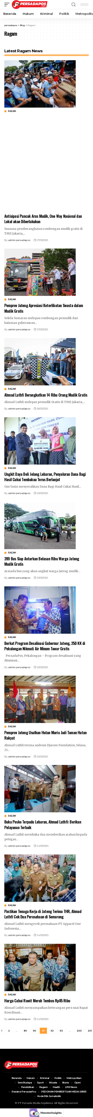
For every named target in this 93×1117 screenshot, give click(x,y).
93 (61, 1030)
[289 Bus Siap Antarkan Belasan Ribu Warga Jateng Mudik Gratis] (40, 525)
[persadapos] (30, 4)
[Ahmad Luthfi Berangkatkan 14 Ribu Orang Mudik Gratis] (40, 361)
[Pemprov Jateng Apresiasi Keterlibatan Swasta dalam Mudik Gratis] (40, 272)
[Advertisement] (46, 163)
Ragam (12, 111)
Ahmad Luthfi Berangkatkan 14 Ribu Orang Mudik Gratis (45, 395)
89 (25, 1030)
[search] (74, 4)
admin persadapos (19, 240)
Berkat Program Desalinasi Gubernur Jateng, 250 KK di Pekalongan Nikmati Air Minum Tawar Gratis (44, 645)
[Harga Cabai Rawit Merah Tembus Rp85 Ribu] (40, 967)
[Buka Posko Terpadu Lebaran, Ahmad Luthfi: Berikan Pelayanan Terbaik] (40, 788)
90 (34, 1030)
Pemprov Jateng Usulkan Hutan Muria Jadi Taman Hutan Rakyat (45, 735)
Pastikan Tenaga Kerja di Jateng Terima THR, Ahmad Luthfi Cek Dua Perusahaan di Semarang (42, 913)
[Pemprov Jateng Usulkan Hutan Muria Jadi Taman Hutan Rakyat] (40, 699)
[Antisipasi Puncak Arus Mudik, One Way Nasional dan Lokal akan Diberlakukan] (40, 84)
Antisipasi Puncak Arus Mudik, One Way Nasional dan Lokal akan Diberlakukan (43, 218)
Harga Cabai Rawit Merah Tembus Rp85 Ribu (37, 1000)
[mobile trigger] (8, 4)
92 (52, 1030)
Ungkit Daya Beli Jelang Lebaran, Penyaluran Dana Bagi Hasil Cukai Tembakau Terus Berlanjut (45, 476)
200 (79, 1030)
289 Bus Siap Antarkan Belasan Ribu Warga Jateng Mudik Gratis (41, 561)
